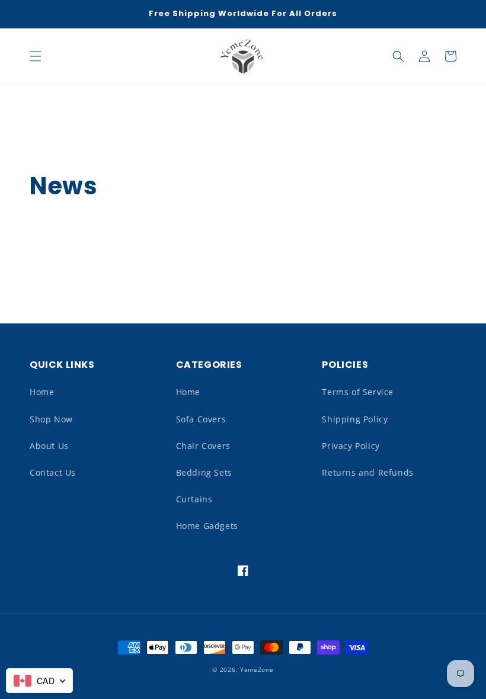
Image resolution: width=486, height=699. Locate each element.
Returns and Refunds (367, 472)
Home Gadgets (207, 525)
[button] (36, 56)
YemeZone (257, 669)
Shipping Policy (355, 419)
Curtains (194, 499)
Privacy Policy (350, 445)
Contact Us (53, 472)
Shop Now (51, 419)
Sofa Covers (201, 419)
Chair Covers (203, 445)
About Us (49, 445)
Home (42, 391)
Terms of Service (358, 391)
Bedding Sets (204, 472)
